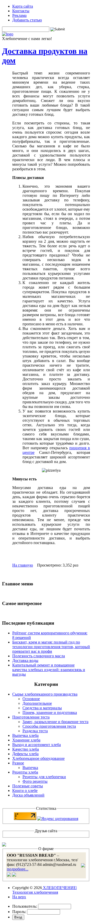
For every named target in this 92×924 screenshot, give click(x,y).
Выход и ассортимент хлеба (36, 744)
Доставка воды (25, 660)
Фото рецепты (35, 781)
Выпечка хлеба (25, 735)
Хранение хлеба (26, 740)
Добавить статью (27, 20)
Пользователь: (24, 906)
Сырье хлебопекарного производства (44, 694)
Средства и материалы (42, 708)
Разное (18, 763)
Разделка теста (35, 731)
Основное (31, 699)
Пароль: (19, 911)
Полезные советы (27, 786)
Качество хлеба (25, 749)
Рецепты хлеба (25, 772)
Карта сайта (22, 6)
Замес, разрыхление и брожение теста (55, 722)
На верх (19, 897)
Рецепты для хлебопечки (44, 777)
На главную (22, 565)
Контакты (20, 11)
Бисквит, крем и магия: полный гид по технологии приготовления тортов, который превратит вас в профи (51, 646)
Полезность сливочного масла (38, 656)
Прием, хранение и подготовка (49, 712)
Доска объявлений (28, 795)
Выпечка (30, 767)
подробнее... (17, 869)
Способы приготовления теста (49, 726)
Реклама (19, 15)
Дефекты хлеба (25, 754)
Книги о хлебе (25, 790)
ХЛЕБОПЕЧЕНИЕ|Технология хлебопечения (44, 890)
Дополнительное (37, 703)
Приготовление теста (31, 717)
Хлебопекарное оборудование (38, 758)
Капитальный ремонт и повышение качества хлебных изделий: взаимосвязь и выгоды (48, 669)
